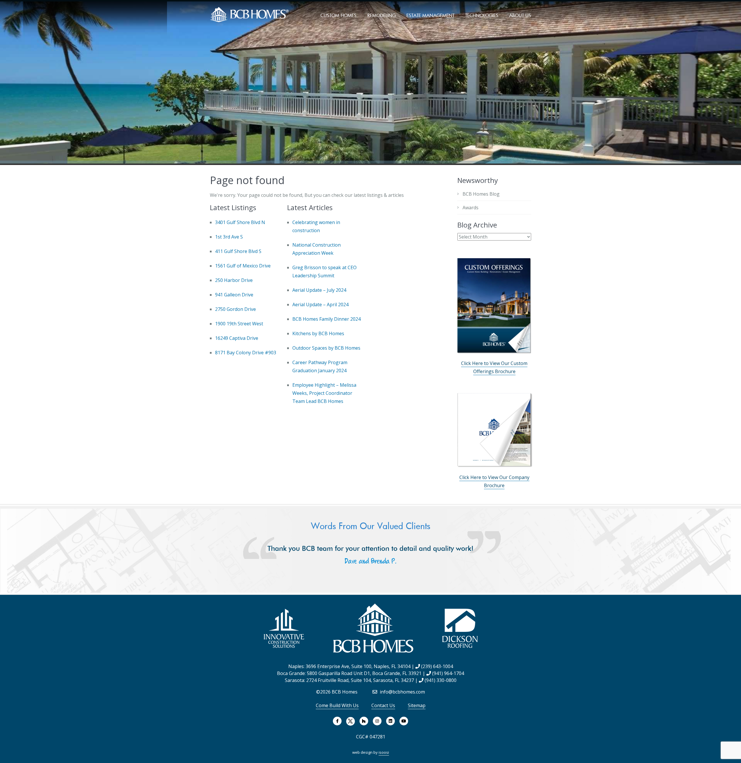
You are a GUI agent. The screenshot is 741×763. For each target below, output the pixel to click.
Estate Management (430, 15)
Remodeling (381, 15)
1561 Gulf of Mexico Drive (243, 266)
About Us (520, 15)
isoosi (384, 752)
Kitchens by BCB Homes (318, 333)
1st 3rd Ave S (229, 237)
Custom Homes (338, 15)
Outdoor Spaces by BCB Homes (326, 348)
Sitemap (416, 705)
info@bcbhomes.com (402, 692)
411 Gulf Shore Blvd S (238, 251)
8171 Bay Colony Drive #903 (245, 352)
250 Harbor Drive (234, 280)
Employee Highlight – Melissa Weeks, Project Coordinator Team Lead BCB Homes (324, 393)
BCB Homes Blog (481, 194)
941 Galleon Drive (234, 294)
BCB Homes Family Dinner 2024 (326, 319)
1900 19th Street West (239, 323)
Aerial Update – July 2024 (319, 290)
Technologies (481, 15)
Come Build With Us (337, 705)
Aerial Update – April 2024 (320, 304)
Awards (470, 207)
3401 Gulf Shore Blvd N (240, 222)
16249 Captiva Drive (236, 338)
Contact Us (383, 705)
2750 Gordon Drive (235, 309)
